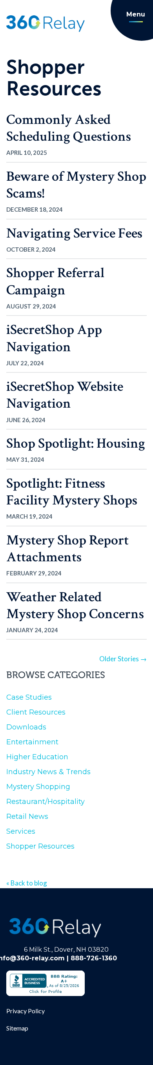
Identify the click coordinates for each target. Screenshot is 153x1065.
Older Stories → (123, 659)
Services (20, 831)
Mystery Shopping (38, 786)
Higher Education (37, 757)
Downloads (26, 727)
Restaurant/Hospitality (45, 801)
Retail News (27, 816)
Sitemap (17, 1028)
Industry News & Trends (48, 771)
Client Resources (36, 712)
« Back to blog (26, 883)
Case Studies (29, 697)
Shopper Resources (40, 846)
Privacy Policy (25, 1010)
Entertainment (32, 742)
